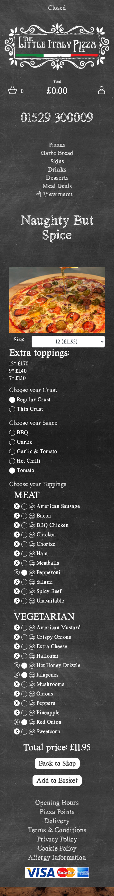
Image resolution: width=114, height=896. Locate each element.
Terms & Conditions (57, 830)
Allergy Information (57, 857)
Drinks (57, 169)
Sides (57, 161)
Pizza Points (57, 812)
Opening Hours (57, 802)
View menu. (58, 194)
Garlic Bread (57, 153)
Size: (19, 339)
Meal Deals (57, 186)
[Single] (12, 400)
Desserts (57, 177)
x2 (32, 507)
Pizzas (57, 144)
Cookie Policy (57, 848)
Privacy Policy (57, 839)
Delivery (57, 821)
